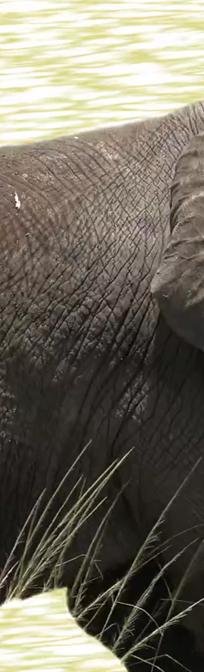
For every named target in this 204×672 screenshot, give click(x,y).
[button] (200, 668)
